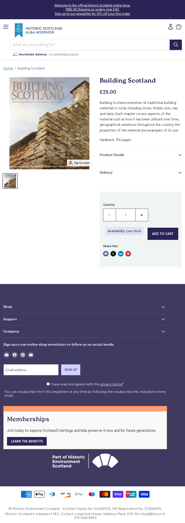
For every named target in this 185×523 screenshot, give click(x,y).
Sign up (71, 370)
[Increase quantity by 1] (142, 215)
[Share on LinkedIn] (120, 253)
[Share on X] (113, 253)
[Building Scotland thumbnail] (10, 181)
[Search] (176, 45)
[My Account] (169, 26)
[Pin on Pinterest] (128, 253)
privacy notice (111, 384)
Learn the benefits (27, 441)
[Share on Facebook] (106, 253)
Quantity (109, 204)
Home (8, 68)
